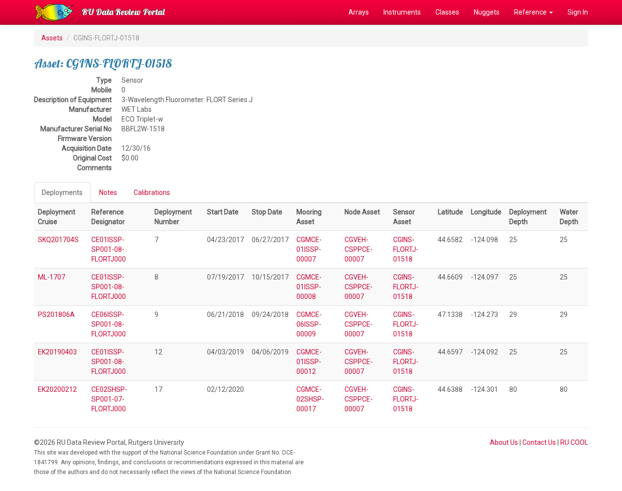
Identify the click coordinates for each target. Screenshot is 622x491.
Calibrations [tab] (152, 192)
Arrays (358, 12)
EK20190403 (57, 352)
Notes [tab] (108, 192)
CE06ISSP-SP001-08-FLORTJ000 (108, 324)
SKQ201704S (58, 240)
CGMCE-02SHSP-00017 (310, 399)
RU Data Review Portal (123, 12)
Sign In (578, 12)
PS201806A (56, 314)
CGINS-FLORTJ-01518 (405, 249)
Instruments (402, 12)
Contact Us (539, 442)
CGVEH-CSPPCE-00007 (359, 249)
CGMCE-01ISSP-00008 (309, 286)
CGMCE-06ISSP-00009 (309, 324)
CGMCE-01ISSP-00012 (309, 361)
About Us (504, 442)
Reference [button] (531, 12)
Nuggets (487, 12)
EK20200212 (57, 389)
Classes (447, 12)
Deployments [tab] (62, 192)
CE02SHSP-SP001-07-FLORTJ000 (109, 399)
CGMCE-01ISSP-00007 (309, 249)
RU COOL (574, 442)
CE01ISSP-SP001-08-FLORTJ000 (108, 249)
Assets (52, 38)
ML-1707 (51, 277)
